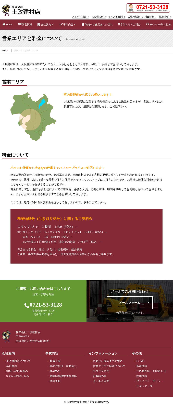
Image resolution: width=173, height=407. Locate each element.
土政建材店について (18, 361)
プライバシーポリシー (149, 381)
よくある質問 (115, 16)
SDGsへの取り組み (160, 24)
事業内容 (68, 24)
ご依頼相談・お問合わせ (141, 16)
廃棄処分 (55, 371)
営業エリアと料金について (109, 366)
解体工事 (55, 361)
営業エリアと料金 (130, 24)
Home (9, 24)
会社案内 (46, 24)
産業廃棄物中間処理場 (63, 376)
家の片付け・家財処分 (63, 366)
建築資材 (55, 381)
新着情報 (27, 24)
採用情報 (163, 16)
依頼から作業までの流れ (99, 24)
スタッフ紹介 (79, 16)
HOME (140, 361)
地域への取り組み (17, 371)
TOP (4, 50)
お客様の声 (97, 16)
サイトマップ (144, 386)
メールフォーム (129, 302)
